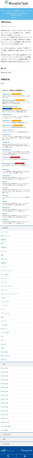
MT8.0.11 (4, 422)
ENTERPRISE (7, 108)
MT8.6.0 (3, 391)
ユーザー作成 (5, 332)
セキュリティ (5, 290)
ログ (2, 336)
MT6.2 (17, 108)
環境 (2, 243)
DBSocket (5, 220)
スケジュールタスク (6, 286)
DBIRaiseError (6, 134)
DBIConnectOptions (8, 100)
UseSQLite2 (6, 157)
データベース (5, 305)
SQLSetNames (6, 149)
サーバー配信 (5, 274)
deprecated (4, 426)
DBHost (4, 213)
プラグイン (4, 321)
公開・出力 (4, 259)
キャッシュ (4, 251)
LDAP (2, 348)
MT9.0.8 (3, 372)
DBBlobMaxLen (7, 114)
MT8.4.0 (16, 94)
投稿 (2, 317)
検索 (2, 255)
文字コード (4, 328)
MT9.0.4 (3, 376)
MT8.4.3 (3, 399)
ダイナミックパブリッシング (9, 294)
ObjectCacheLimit (7, 130)
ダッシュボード (5, 301)
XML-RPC (4, 359)
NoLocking (5, 169)
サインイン (4, 278)
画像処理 (3, 239)
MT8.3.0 (3, 407)
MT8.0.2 (3, 418)
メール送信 (4, 325)
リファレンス (9, 10)
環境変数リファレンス (19, 10)
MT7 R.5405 (20, 100)
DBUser (4, 181)
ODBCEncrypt (6, 94)
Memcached (4, 352)
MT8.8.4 (3, 380)
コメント (3, 266)
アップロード (5, 232)
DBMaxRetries (6, 120)
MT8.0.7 (3, 414)
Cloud (2, 430)
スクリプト (4, 282)
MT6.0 (16, 120)
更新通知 (3, 263)
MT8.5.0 (3, 395)
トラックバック (5, 313)
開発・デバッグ (5, 236)
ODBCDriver (6, 142)
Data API (3, 344)
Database (5, 188)
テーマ (3, 309)
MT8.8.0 (3, 383)
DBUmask (5, 195)
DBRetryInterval (7, 125)
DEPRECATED (15, 157)
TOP (3, 10)
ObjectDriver (6, 175)
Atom (2, 340)
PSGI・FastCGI (5, 356)
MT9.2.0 (3, 368)
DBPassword (6, 207)
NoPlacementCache (8, 163)
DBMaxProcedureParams (10, 106)
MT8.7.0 (3, 387)
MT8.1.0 (3, 411)
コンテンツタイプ (6, 270)
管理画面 (3, 247)
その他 (3, 297)
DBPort (4, 201)
